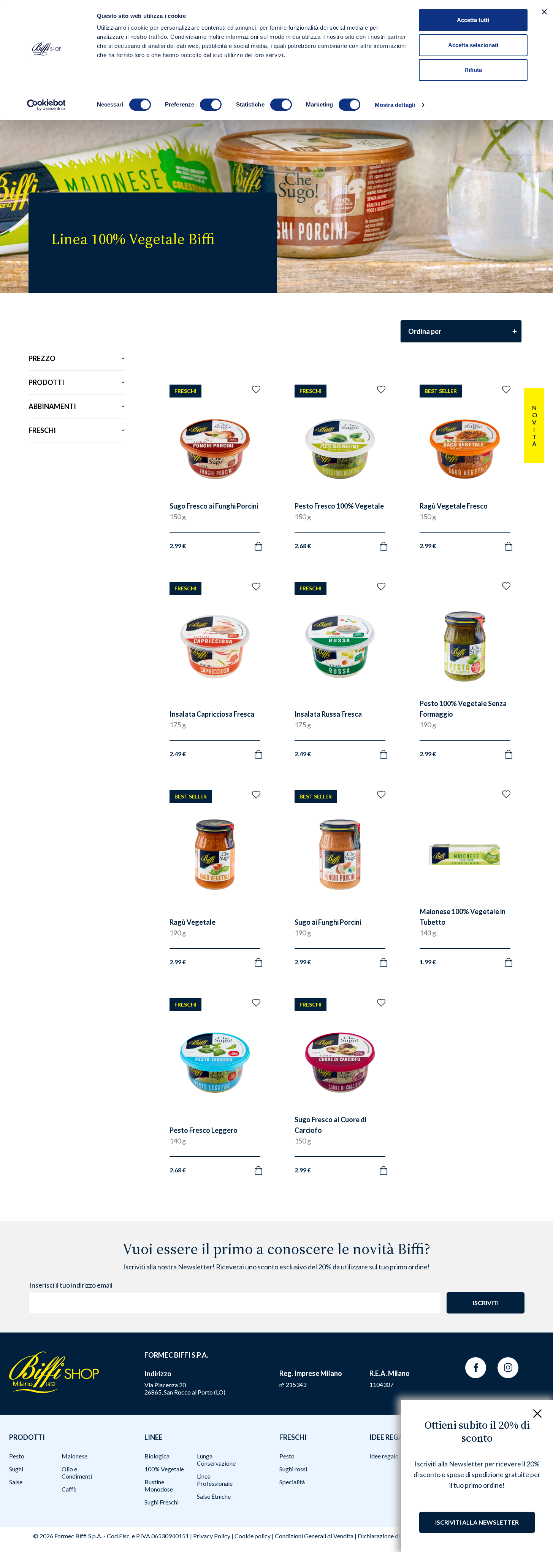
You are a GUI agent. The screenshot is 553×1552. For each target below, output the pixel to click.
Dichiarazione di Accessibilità (396, 1535)
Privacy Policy (211, 1535)
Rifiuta (473, 70)
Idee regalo (384, 1456)
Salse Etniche (214, 1496)
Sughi (16, 1468)
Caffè (69, 1489)
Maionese (74, 1456)
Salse (15, 1481)
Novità (534, 425)
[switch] (211, 105)
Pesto (16, 1456)
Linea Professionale (215, 1479)
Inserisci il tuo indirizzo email (71, 1285)
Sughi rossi (293, 1468)
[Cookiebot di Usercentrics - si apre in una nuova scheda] (46, 105)
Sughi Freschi (161, 1502)
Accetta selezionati (473, 45)
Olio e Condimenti (77, 1472)
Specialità (292, 1481)
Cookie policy (253, 1535)
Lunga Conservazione (216, 1459)
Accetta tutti (473, 20)
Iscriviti (486, 1302)
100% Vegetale (164, 1468)
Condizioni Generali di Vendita (314, 1535)
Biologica (157, 1456)
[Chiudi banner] (544, 11)
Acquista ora (207, 537)
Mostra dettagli (395, 105)
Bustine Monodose (158, 1485)
